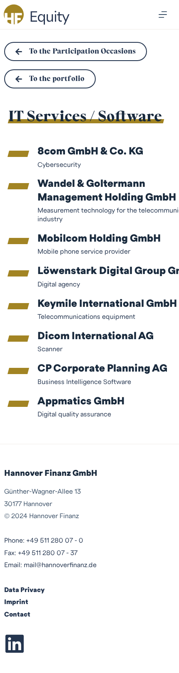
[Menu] (163, 14)
